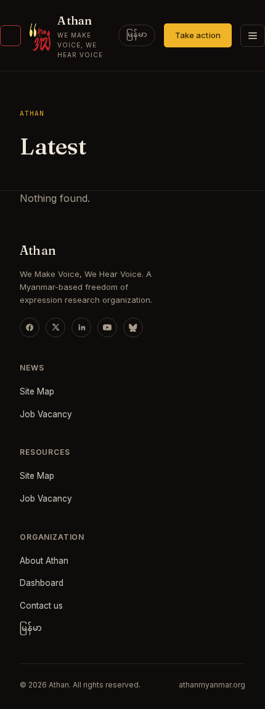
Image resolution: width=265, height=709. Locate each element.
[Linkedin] (81, 327)
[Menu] (252, 36)
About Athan (44, 561)
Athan (74, 20)
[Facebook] (29, 327)
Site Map (37, 391)
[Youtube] (107, 327)
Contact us (41, 606)
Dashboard (41, 583)
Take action (198, 35)
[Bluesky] (133, 327)
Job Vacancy (46, 414)
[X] (55, 327)
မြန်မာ (136, 35)
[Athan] (10, 35)
